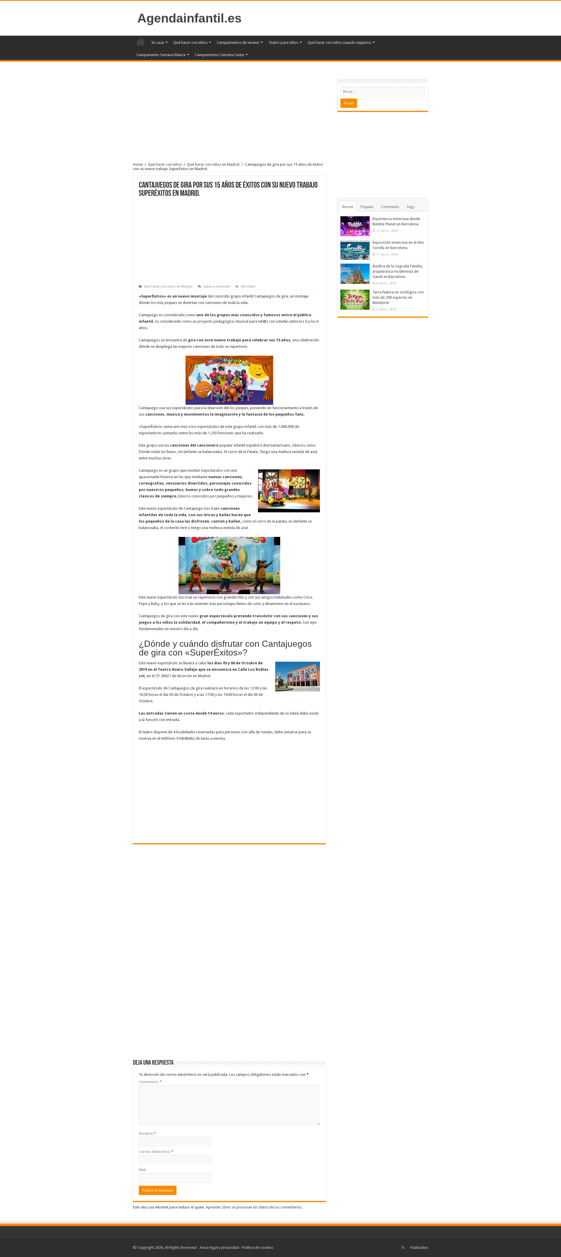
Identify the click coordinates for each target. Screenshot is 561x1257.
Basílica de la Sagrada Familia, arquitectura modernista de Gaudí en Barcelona (398, 271)
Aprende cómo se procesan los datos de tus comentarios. (254, 1207)
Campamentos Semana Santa (219, 55)
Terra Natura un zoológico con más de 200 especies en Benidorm (398, 297)
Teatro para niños (283, 42)
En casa (158, 42)
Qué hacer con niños (190, 42)
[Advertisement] (229, 117)
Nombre (147, 1133)
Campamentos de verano (238, 42)
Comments (390, 207)
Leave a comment (216, 286)
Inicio (140, 42)
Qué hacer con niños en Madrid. (213, 164)
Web (142, 1170)
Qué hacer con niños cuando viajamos (339, 42)
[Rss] (403, 1247)
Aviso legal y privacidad (219, 1247)
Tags (410, 207)
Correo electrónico (156, 1151)
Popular (367, 207)
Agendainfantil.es (189, 18)
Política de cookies (257, 1247)
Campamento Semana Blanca (161, 55)
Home (138, 164)
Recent (347, 207)
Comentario (150, 1082)
